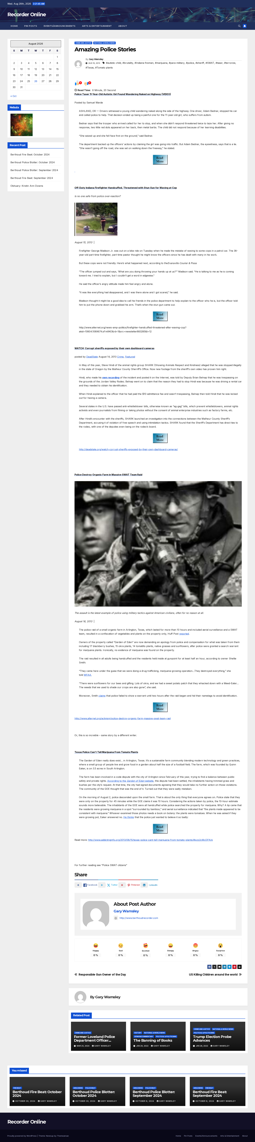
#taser (219, 62)
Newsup (50, 1136)
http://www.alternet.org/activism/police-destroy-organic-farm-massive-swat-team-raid (123, 718)
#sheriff (200, 62)
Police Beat (90, 1088)
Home (14, 26)
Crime (120, 356)
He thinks (128, 817)
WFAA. (88, 674)
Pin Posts (30, 26)
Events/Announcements (60, 26)
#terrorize (229, 62)
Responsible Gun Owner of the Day (102, 974)
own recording (110, 377)
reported (184, 633)
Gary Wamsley (96, 59)
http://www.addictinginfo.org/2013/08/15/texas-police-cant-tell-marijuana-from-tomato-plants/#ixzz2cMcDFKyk (150, 839)
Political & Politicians (166, 1036)
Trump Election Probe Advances (212, 1039)
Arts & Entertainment (97, 26)
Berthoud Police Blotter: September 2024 (34, 170)
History (137, 1033)
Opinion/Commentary (143, 1036)
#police (190, 62)
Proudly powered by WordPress (22, 1136)
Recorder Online (26, 14)
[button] (239, 25)
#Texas (90, 67)
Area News (78, 1088)
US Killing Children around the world (213, 974)
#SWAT (210, 62)
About (122, 26)
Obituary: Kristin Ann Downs (26, 185)
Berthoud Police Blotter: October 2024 (32, 162)
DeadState (92, 356)
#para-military (176, 62)
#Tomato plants (104, 67)
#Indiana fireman (144, 62)
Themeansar (63, 1136)
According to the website (130, 780)
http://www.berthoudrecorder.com (139, 917)
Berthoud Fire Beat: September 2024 (31, 178)
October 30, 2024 (25, 1101)
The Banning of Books (152, 1040)
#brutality (127, 62)
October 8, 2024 (145, 1101)
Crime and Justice (83, 43)
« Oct (13, 96)
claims (102, 695)
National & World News (104, 43)
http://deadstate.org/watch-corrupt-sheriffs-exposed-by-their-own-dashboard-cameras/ (128, 449)
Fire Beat (17, 1088)
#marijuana (161, 62)
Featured (130, 356)
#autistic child (113, 62)
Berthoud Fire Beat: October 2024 (30, 154)
